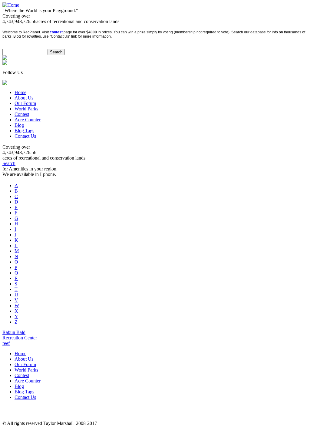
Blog (19, 125)
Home (20, 92)
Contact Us (25, 136)
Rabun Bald (13, 332)
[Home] (10, 5)
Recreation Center (19, 337)
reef (6, 343)
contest (56, 32)
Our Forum (25, 103)
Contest (22, 114)
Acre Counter (28, 119)
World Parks (26, 108)
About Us (24, 97)
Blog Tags (24, 130)
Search (8, 163)
